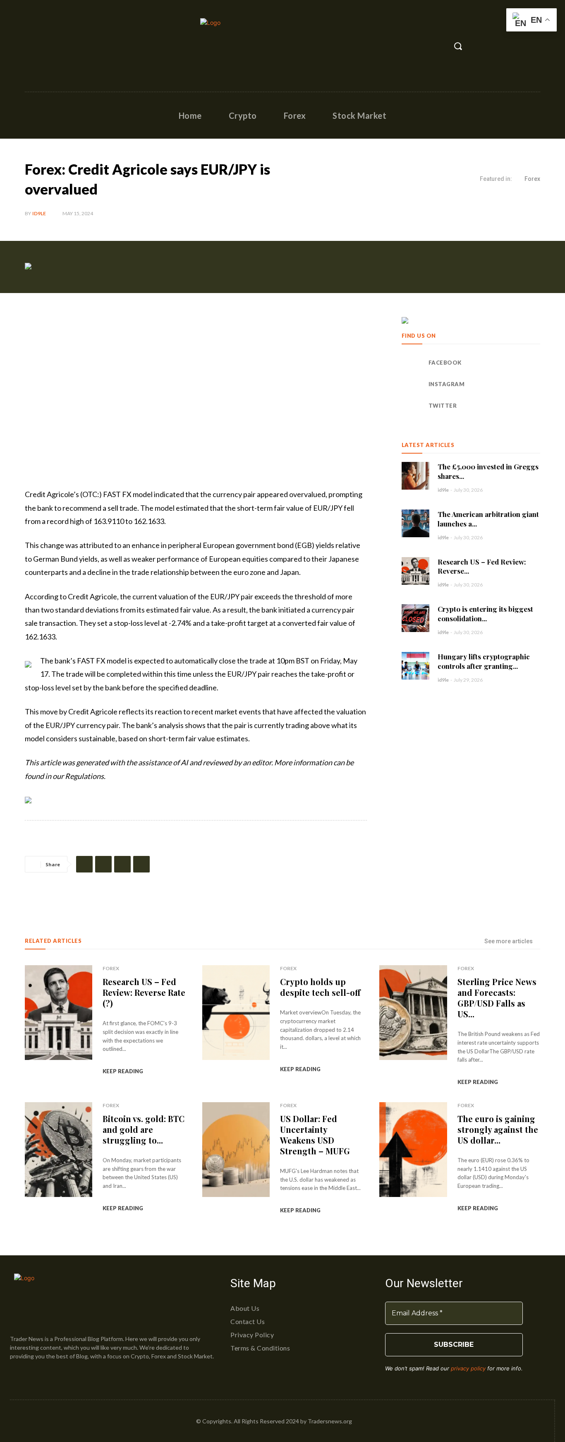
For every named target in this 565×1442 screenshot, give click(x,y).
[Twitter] (68, 46)
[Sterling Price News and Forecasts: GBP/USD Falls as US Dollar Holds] (413, 1012)
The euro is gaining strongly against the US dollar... (497, 1129)
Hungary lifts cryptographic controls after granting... (484, 661)
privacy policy (468, 1368)
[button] (458, 46)
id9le (39, 213)
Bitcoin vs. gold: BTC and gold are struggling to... (143, 1129)
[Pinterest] (122, 864)
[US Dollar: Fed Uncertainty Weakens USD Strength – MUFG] (236, 1149)
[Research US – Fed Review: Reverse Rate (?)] (415, 571)
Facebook (445, 362)
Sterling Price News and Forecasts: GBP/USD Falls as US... (496, 997)
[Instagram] (50, 46)
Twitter (443, 405)
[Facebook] (32, 46)
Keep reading (123, 1071)
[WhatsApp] (141, 864)
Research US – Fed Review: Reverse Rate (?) (144, 992)
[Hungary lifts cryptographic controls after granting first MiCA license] (415, 666)
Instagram (447, 384)
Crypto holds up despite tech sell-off (320, 987)
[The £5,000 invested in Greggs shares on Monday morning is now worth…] (415, 476)
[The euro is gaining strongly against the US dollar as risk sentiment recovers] (413, 1149)
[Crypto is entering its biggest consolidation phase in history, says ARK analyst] (415, 618)
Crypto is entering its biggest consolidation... (485, 613)
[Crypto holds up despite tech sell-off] (236, 1012)
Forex (532, 178)
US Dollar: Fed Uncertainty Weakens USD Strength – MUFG (315, 1134)
